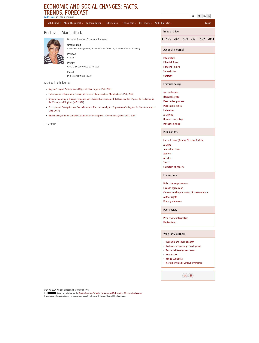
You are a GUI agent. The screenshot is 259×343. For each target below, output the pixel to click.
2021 (210, 39)
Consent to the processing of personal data (185, 192)
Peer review (145, 23)
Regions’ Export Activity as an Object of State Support (74, 88)
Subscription (169, 71)
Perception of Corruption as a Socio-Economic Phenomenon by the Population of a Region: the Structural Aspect (102, 107)
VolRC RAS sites (163, 23)
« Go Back (51, 123)
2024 (185, 39)
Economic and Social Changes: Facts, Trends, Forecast (91, 9)
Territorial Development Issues (180, 250)
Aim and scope (170, 92)
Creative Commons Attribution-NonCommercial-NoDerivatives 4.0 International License (110, 293)
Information (169, 58)
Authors (167, 153)
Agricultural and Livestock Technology (184, 263)
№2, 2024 (106, 88)
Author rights (170, 197)
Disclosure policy (171, 123)
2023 (193, 39)
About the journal (73, 23)
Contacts (167, 76)
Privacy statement (172, 201)
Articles (167, 158)
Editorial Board (170, 62)
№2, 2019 (54, 110)
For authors (129, 23)
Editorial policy (93, 23)
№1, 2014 (130, 115)
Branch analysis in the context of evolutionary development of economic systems (86, 115)
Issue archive (171, 31)
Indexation (168, 110)
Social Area (171, 254)
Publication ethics (172, 105)
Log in (208, 23)
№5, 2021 (78, 102)
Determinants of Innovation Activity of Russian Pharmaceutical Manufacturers (85, 93)
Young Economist (174, 258)
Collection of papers (173, 167)
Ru (204, 16)
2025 (176, 39)
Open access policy (173, 119)
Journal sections (171, 149)
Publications (112, 23)
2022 (202, 39)
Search (166, 162)
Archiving (168, 114)
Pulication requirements (175, 183)
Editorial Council (171, 67)
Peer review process (173, 101)
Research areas (171, 96)
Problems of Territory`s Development (183, 246)
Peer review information (175, 218)
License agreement (173, 188)
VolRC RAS (49, 17)
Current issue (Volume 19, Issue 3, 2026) (183, 140)
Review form (169, 222)
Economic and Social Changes (180, 242)
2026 (168, 39)
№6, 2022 (128, 93)
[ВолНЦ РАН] (185, 275)
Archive (167, 144)
